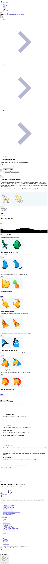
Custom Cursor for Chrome (8, 505)
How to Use (5, 10)
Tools (4, 7)
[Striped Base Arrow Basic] (11, 347)
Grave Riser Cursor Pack (17, 188)
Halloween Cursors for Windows (9, 513)
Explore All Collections (5, 477)
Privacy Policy (6, 540)
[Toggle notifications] (1, 15)
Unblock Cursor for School (8, 530)
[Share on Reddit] (24, 227)
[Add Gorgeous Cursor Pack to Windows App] (3, 177)
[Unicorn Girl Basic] (11, 387)
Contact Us (5, 539)
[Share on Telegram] (24, 226)
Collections (5, 5)
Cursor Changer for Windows (9, 509)
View (1, 256)
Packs (4, 6)
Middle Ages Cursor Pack (29, 188)
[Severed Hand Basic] (11, 308)
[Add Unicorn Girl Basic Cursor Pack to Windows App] (3, 395)
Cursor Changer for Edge (8, 508)
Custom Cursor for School (8, 529)
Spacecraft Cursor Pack (42, 188)
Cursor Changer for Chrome (8, 507)
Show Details (4, 554)
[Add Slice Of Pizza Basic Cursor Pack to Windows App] (3, 336)
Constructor (5, 521)
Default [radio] (6, 169)
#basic (4, 482)
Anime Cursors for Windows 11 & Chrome (11, 512)
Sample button (13, 171)
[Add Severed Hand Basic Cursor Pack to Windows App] (3, 317)
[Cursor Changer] (1, 2)
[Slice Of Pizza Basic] (11, 328)
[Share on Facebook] (24, 221)
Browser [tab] (3, 401)
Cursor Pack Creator (7, 524)
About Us (5, 538)
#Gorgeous (7, 482)
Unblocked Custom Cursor (8, 527)
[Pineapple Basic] (11, 289)
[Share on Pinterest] (24, 223)
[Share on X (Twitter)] (24, 222)
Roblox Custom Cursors (8, 511)
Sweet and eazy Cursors (7, 514)
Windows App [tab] (10, 401)
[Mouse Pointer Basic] (11, 269)
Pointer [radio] (11, 169)
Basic (6, 208)
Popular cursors (6, 520)
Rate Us (4, 533)
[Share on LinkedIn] (24, 224)
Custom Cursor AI (6, 523)
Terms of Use (5, 541)
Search (4, 519)
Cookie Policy (6, 544)
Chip (18, 171)
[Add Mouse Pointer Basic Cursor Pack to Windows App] (3, 277)
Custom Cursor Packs (7, 526)
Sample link (8, 171)
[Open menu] (1, 12)
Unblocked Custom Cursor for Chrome (10, 528)
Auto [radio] (2, 169)
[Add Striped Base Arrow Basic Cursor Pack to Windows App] (3, 356)
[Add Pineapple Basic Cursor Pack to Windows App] (3, 297)
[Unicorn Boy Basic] (11, 367)
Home (4, 4)
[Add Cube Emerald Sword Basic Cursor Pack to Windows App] (3, 258)
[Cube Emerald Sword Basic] (11, 249)
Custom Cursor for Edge (8, 506)
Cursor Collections (6, 525)
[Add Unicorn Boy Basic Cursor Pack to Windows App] (3, 375)
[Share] (1, 175)
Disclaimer (5, 542)
